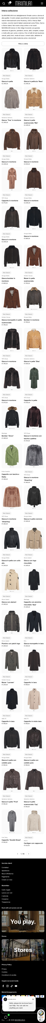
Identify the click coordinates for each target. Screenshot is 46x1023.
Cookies (4, 972)
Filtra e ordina (23, 44)
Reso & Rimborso (7, 874)
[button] (3, 3)
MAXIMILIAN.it (20, 1020)
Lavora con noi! (7, 893)
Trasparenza (6, 902)
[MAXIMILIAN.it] (23, 3)
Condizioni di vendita (9, 975)
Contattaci (5, 867)
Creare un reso (7, 880)
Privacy (4, 969)
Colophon (5, 899)
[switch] (41, 1020)
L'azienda (5, 896)
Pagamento (5, 877)
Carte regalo (6, 890)
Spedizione (5, 871)
